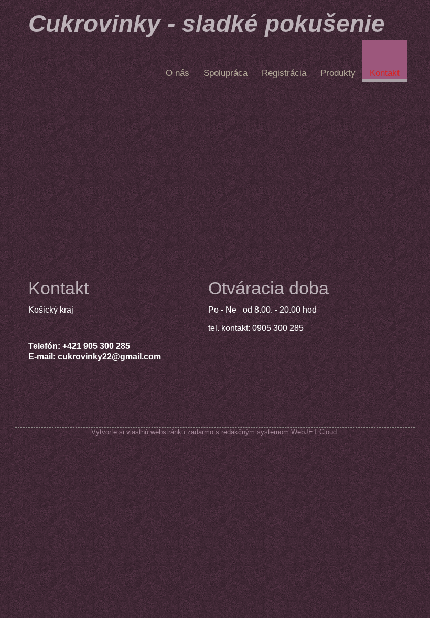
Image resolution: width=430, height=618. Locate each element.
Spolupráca (225, 73)
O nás (177, 73)
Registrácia (284, 73)
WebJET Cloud (314, 432)
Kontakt (385, 73)
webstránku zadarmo (181, 432)
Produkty (338, 73)
